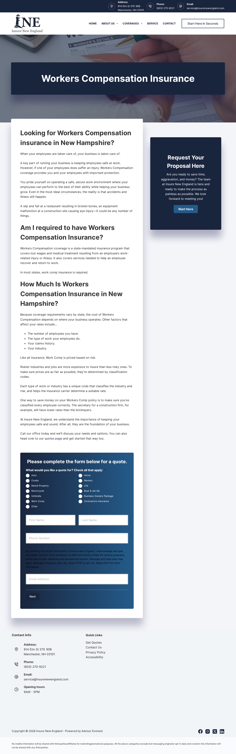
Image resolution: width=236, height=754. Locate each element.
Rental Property (40, 485)
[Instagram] (207, 731)
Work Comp (37, 501)
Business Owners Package (98, 496)
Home (93, 23)
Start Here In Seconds (203, 23)
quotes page (53, 438)
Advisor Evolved (92, 731)
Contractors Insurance (96, 501)
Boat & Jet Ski (92, 491)
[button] (186, 209)
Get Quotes (94, 642)
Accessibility (94, 657)
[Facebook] (200, 731)
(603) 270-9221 (165, 8)
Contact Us (94, 647)
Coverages (131, 23)
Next (33, 596)
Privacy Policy (95, 652)
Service (152, 23)
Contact (169, 23)
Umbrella (36, 496)
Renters (88, 480)
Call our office (30, 433)
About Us (107, 23)
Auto (34, 475)
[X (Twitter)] (215, 731)
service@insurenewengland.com (205, 8)
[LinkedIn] (222, 731)
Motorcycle (37, 491)
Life (86, 485)
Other (34, 506)
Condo (35, 480)
